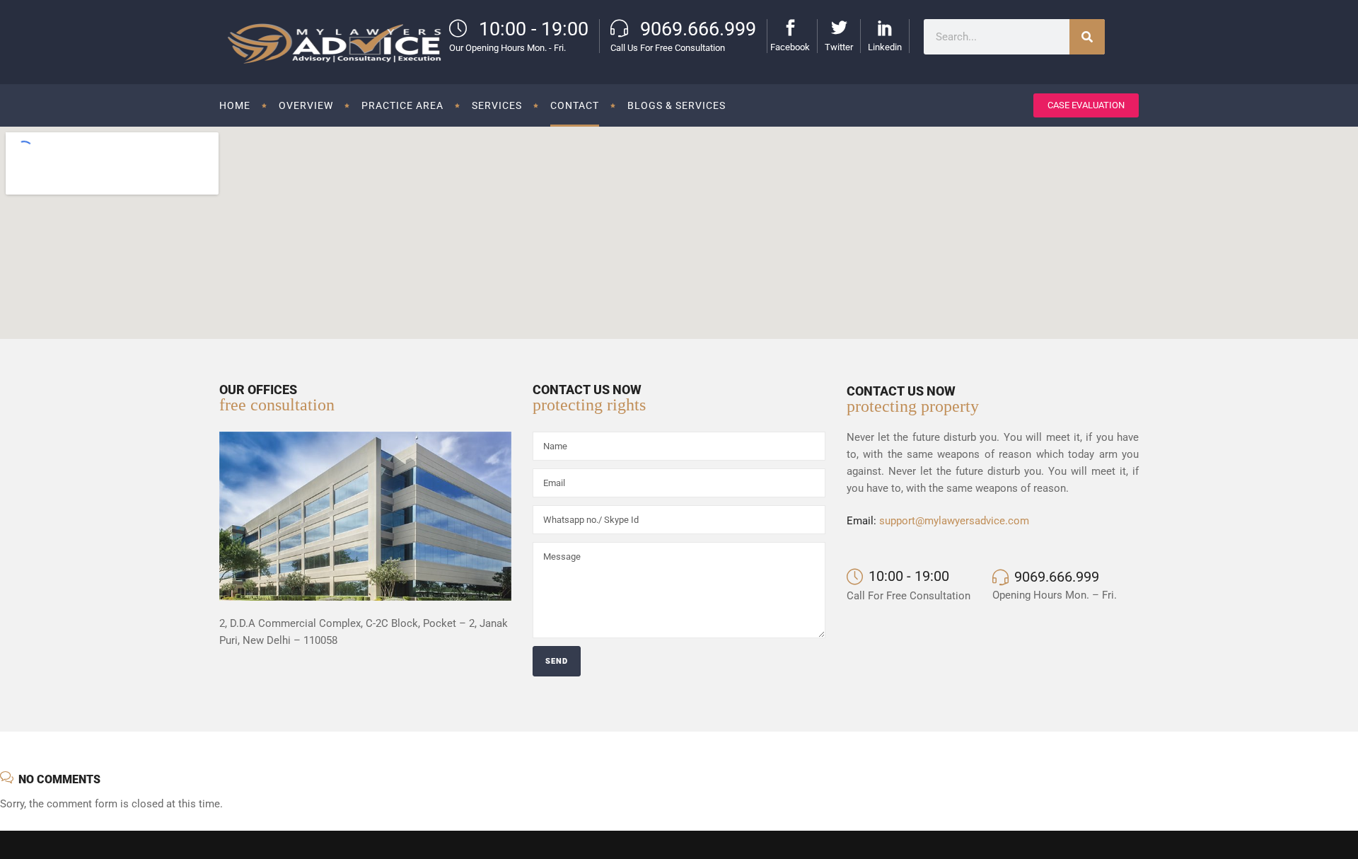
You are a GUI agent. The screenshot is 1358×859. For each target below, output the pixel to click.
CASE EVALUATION (1086, 105)
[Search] (1087, 36)
